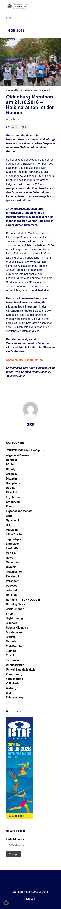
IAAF (9, 525)
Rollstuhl (11, 595)
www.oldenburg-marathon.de (24, 359)
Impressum (30, 898)
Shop (9, 613)
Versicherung (14, 679)
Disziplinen (13, 483)
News (9, 557)
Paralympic (13, 576)
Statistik (11, 637)
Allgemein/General (17, 455)
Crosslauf (12, 474)
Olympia (11, 567)
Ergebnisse (13, 497)
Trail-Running (14, 646)
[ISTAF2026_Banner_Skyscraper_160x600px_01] (19, 818)
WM (8, 693)
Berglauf (11, 460)
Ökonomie (12, 562)
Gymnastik (13, 520)
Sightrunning (14, 618)
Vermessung (14, 674)
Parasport (12, 581)
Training (11, 651)
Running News (15, 604)
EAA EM (11, 492)
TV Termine (13, 660)
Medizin (11, 553)
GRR (14, 126)
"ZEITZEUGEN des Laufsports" (26, 450)
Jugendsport (14, 539)
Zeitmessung (14, 697)
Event (9, 506)
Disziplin (11, 478)
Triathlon (11, 655)
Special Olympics (17, 627)
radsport (11, 590)
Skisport (11, 623)
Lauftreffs (12, 548)
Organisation (13, 119)
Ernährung (13, 502)
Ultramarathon (15, 665)
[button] (6, 903)
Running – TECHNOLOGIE (23, 599)
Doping (10, 488)
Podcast (11, 586)
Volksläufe (12, 683)
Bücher (10, 464)
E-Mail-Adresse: (16, 839)
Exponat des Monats (19, 511)
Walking (11, 688)
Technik (11, 641)
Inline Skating (14, 534)
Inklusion (12, 530)
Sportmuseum (15, 632)
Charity (10, 469)
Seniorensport (15, 609)
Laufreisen (13, 544)
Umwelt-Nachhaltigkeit (20, 669)
